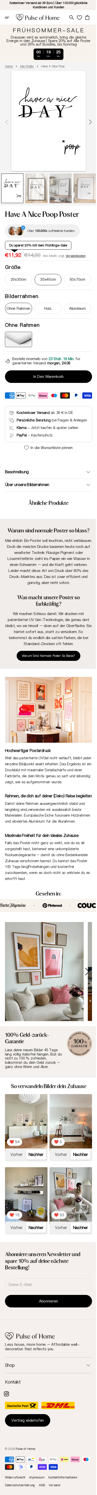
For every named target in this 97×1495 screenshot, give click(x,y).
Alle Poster (27, 66)
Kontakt (13, 1388)
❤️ (14, 1150)
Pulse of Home (25, 1454)
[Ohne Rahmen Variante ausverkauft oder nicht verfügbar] (18, 337)
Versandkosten (76, 254)
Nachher (34, 1162)
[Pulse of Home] (38, 17)
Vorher (16, 1162)
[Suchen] (71, 17)
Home (9, 66)
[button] (10, 17)
